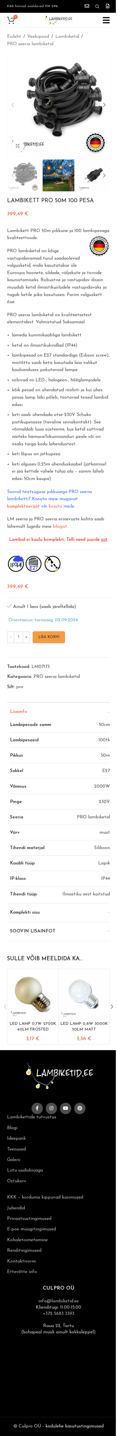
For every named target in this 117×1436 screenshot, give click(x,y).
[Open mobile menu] (106, 20)
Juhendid (16, 1208)
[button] (12, 105)
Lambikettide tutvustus (31, 1117)
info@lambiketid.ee (58, 1301)
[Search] (97, 6)
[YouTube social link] (65, 1108)
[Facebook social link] (37, 1108)
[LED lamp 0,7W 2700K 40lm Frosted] (33, 995)
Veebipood (38, 36)
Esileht (14, 36)
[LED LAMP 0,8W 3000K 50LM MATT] (84, 995)
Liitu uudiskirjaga (25, 1170)
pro (19, 687)
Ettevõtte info (22, 1272)
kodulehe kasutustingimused (74, 1426)
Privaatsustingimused (29, 1218)
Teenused (16, 1149)
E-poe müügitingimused (31, 1229)
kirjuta (55, 506)
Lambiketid (67, 36)
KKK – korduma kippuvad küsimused (45, 1197)
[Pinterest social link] (79, 1108)
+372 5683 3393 (58, 1313)
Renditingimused (24, 1250)
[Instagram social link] (51, 1108)
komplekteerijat (23, 506)
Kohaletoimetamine (27, 1240)
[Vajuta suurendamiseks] (17, 145)
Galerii (13, 1160)
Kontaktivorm (21, 1261)
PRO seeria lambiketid (30, 44)
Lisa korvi (48, 637)
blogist (60, 526)
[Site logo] (58, 20)
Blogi (12, 1128)
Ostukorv (16, 1181)
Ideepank (16, 1138)
